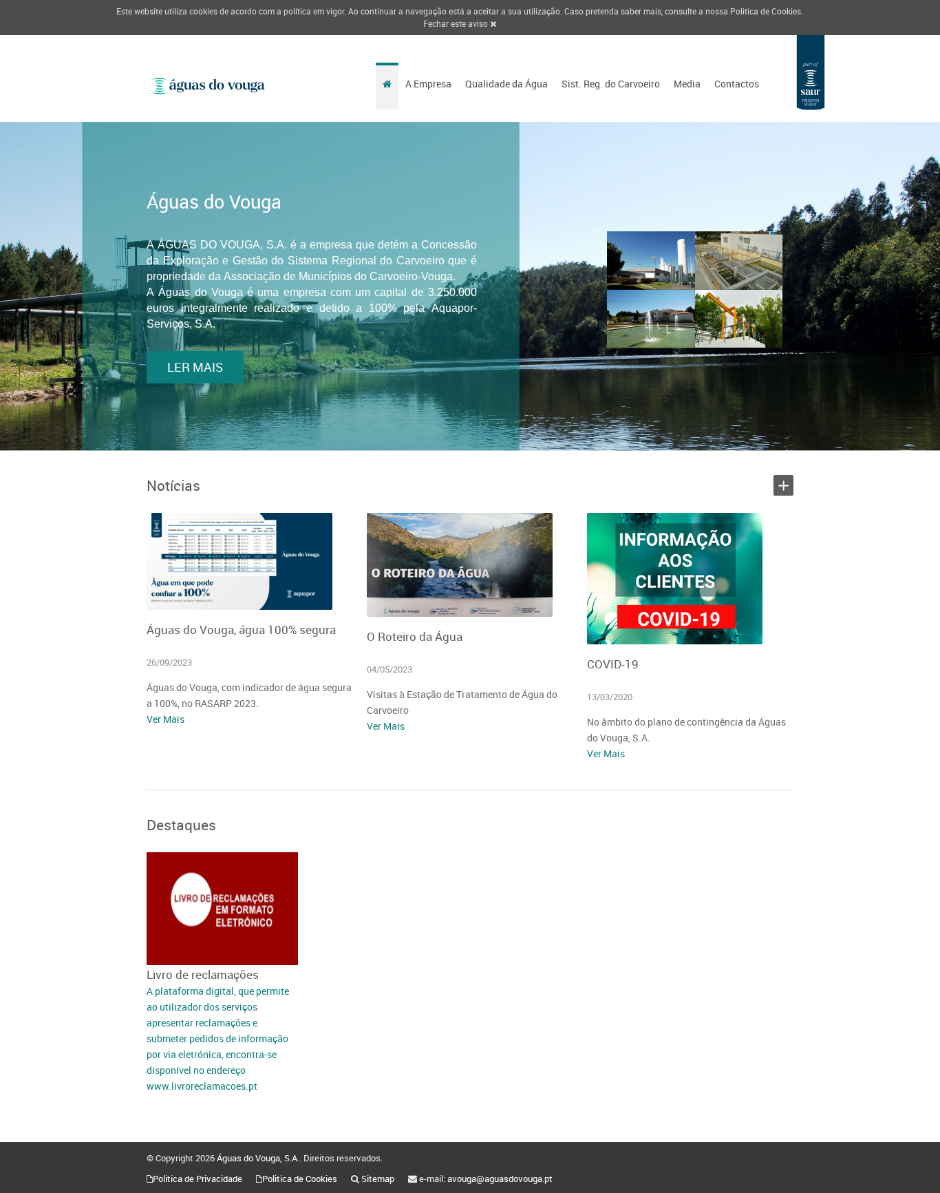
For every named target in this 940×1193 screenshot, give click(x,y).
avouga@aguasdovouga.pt (500, 1178)
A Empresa (428, 83)
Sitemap (377, 1178)
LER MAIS (195, 367)
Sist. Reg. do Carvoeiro (611, 83)
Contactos (736, 83)
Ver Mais (165, 719)
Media (687, 83)
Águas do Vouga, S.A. (258, 1158)
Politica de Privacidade (197, 1178)
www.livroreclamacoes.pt (202, 1085)
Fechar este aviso (456, 23)
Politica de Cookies (765, 11)
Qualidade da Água (506, 83)
